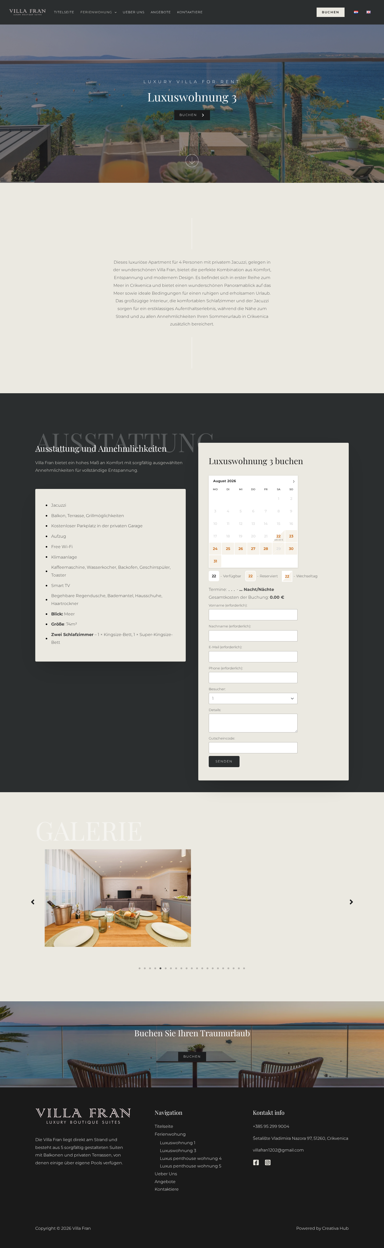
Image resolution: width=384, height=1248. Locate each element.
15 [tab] (213, 968)
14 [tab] (207, 968)
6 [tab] (165, 968)
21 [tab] (244, 968)
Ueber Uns (133, 12)
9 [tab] (181, 968)
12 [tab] (197, 968)
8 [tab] (176, 968)
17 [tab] (223, 968)
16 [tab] (218, 968)
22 (278, 536)
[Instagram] (268, 1162)
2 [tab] (145, 968)
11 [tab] (192, 968)
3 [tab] (150, 968)
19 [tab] (233, 968)
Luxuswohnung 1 (177, 1142)
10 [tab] (186, 968)
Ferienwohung (96, 12)
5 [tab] (160, 968)
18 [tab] (228, 968)
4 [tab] (155, 968)
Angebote (161, 12)
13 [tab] (202, 968)
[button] (114, 12)
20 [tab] (239, 968)
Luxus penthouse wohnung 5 (190, 1166)
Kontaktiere (190, 12)
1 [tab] (139, 968)
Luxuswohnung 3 (178, 1150)
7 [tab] (171, 968)
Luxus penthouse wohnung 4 (191, 1158)
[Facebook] (256, 1162)
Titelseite (64, 12)
